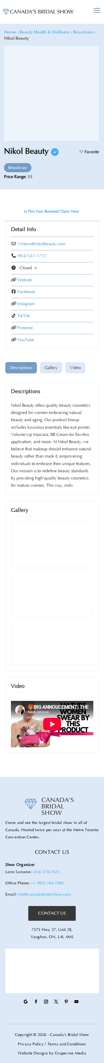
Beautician (83, 32)
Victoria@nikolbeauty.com (41, 243)
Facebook (26, 291)
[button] (52, 268)
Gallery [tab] (51, 367)
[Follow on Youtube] (76, 1002)
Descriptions (25, 391)
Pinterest (25, 327)
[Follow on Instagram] (46, 1002)
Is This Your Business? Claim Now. (52, 211)
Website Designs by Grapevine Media (52, 1053)
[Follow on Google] (26, 1002)
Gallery (19, 510)
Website (24, 280)
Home (10, 32)
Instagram (26, 303)
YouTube (25, 339)
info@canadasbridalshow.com (44, 894)
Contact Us (52, 913)
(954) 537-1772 (31, 256)
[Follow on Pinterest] (66, 1002)
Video (18, 686)
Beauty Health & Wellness (44, 32)
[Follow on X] (56, 1002)
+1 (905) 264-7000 (47, 883)
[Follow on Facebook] (36, 1002)
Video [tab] (75, 367)
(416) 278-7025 (46, 872)
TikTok (23, 315)
